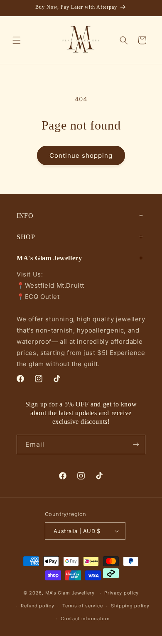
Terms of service (82, 606)
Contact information (85, 618)
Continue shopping (81, 155)
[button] (16, 40)
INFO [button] (25, 215)
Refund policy (37, 606)
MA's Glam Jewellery (70, 593)
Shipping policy (130, 606)
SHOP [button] (26, 236)
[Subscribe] (136, 444)
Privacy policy (121, 593)
